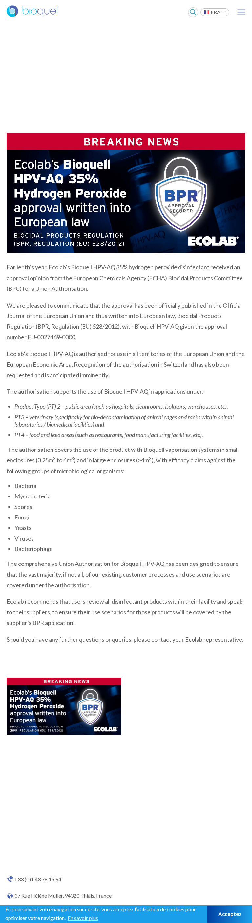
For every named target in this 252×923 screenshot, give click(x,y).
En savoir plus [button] (83, 918)
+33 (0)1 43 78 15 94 (37, 879)
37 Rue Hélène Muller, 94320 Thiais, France (63, 896)
